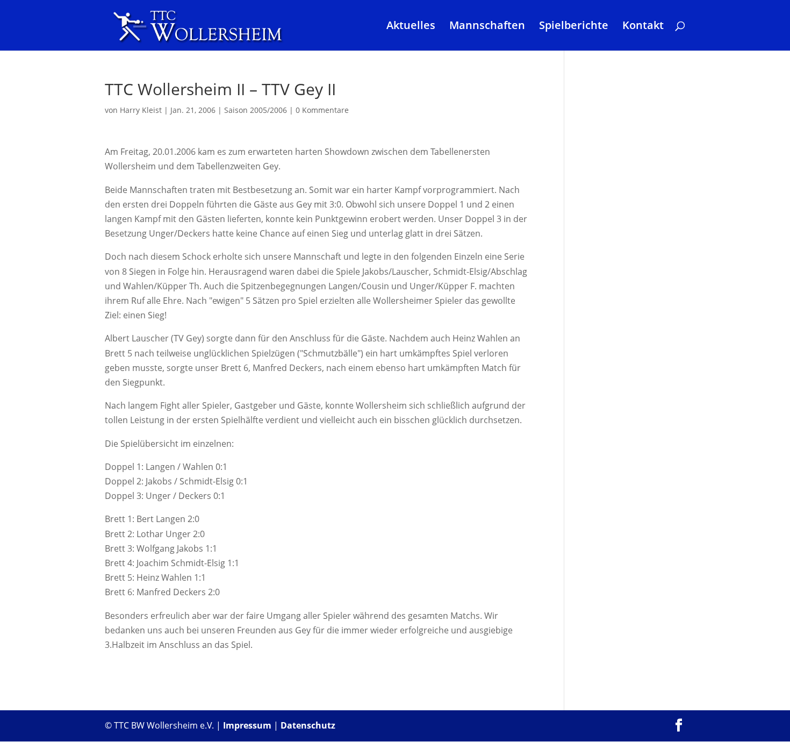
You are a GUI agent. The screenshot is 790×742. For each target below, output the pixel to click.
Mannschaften (487, 27)
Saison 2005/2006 (255, 110)
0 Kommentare (322, 110)
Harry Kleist (141, 110)
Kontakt (643, 27)
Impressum (247, 725)
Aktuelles (410, 27)
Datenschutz (308, 725)
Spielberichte (573, 27)
